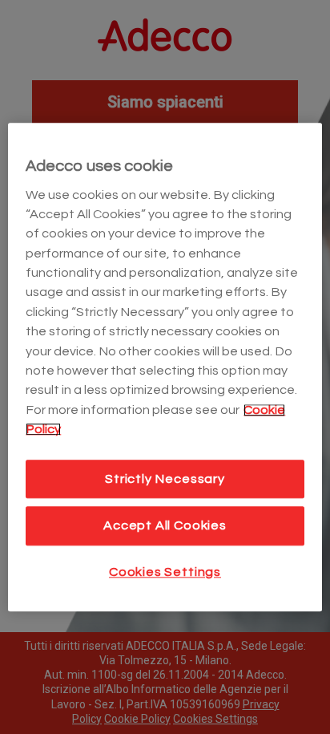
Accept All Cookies (165, 526)
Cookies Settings (165, 572)
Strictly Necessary (165, 478)
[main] (164, 367)
